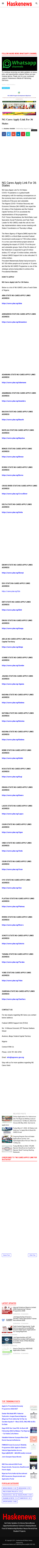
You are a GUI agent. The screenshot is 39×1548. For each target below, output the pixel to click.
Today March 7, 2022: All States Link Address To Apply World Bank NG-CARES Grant (25, 1130)
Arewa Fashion (7, 1488)
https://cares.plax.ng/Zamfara (13, 999)
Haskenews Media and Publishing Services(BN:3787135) (18, 1544)
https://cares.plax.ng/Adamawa (14, 383)
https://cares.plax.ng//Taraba (13, 962)
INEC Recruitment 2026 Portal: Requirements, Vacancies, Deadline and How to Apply (15, 1467)
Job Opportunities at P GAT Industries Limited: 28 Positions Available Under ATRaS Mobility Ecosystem (24, 1340)
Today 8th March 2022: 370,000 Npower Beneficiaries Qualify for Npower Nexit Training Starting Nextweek (24, 1149)
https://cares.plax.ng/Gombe (13, 666)
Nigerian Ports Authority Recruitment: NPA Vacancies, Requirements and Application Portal (14, 1476)
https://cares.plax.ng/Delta (12, 512)
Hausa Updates (22, 1495)
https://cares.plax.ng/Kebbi (12, 758)
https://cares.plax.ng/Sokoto (13, 944)
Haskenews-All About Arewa (24, 1540)
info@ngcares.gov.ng (15, 1057)
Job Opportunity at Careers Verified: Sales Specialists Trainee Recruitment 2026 (25, 1318)
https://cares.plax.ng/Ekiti (12, 610)
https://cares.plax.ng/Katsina (13, 721)
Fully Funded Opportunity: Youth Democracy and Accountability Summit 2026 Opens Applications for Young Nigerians (24, 1329)
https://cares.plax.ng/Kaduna (13, 703)
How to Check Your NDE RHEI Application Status (22, 1349)
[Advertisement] (19, 30)
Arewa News (22, 1488)
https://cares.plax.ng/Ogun (12, 832)
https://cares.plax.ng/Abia (12, 303)
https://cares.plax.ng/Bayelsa (13, 438)
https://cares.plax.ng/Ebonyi (13, 573)
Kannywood (24, 1498)
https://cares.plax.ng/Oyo (12, 888)
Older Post (32, 1255)
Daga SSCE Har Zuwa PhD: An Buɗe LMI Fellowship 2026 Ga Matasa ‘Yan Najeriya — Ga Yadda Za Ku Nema (16, 1430)
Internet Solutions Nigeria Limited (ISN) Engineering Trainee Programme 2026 (24, 1309)
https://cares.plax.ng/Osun (12, 869)
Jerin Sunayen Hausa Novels (11, 1457)
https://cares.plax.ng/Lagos (12, 814)
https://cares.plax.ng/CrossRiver (14, 494)
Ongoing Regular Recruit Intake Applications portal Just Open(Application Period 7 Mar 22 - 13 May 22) (25, 1140)
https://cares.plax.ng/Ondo (12, 851)
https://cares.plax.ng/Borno (12, 475)
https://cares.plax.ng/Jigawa (13, 684)
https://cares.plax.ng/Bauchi (13, 420)
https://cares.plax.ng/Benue (13, 457)
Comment (34, 130)
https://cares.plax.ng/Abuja (12, 647)
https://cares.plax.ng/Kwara (12, 795)
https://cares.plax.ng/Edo (11, 591)
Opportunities (5, 88)
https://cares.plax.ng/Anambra (14, 401)
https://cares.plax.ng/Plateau (13, 906)
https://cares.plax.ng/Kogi (12, 777)
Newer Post (6, 1255)
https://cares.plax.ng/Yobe (12, 981)
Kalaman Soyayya (8, 1498)
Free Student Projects (10, 1491)
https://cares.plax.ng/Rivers (13, 925)
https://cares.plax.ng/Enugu (12, 628)
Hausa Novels (7, 1495)
